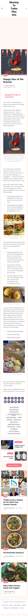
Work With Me (14, 608)
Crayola (9, 265)
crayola (20, 417)
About (11, 605)
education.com (17, 419)
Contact (22, 608)
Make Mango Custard (13, 337)
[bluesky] (15, 401)
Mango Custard (11, 426)
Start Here (5, 605)
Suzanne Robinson (9, 85)
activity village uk (14, 407)
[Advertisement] (14, 32)
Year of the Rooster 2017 (14, 433)
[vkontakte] (8, 401)
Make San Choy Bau (13, 334)
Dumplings (9, 419)
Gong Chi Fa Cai (14, 422)
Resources (6, 608)
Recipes (18, 426)
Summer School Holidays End (19, 446)
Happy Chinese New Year (14, 424)
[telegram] (22, 401)
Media (24, 605)
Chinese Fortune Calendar (15, 205)
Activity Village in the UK (15, 275)
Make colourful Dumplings (15, 331)
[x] (5, 398)
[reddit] (22, 398)
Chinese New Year (14, 411)
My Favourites (17, 605)
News (5, 75)
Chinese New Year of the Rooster (14, 415)
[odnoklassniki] (12, 401)
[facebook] (8, 398)
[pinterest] (12, 398)
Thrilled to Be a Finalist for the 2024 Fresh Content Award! (13, 502)
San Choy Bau (14, 429)
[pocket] (5, 401)
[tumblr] (19, 398)
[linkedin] (15, 398)
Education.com (11, 252)
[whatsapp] (19, 401)
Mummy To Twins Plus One (14, 8)
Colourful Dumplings (11, 417)
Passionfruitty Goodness (13, 553)
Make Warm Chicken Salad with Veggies (11, 587)
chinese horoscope (13, 409)
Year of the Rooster (14, 431)
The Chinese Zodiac (13, 196)
